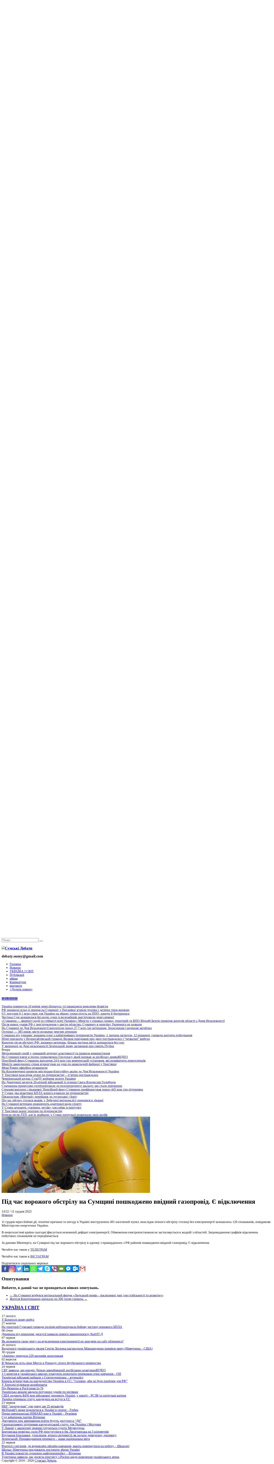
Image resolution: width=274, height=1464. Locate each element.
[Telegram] (40, 1268)
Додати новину (21, 989)
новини (10, 997)
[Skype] (47, 1268)
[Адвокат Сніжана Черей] (137, 61)
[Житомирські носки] (137, 92)
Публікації (17, 975)
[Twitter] (19, 1268)
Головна (15, 964)
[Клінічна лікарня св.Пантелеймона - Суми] (137, 30)
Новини (15, 967)
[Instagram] (12, 1268)
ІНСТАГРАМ (39, 1256)
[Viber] (54, 1268)
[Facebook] (5, 1268)
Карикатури (18, 982)
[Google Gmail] (82, 1268)
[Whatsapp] (33, 1268)
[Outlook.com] (75, 1268)
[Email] (61, 1268)
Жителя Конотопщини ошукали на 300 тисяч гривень (48, 1299)
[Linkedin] (26, 1268)
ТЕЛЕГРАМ (38, 1249)
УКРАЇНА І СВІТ (22, 971)
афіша (14, 978)
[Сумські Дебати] (17, 948)
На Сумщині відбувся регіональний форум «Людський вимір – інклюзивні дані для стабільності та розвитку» (86, 1295)
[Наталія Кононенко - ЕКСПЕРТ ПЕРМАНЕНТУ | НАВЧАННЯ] (137, 123)
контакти (16, 985)
